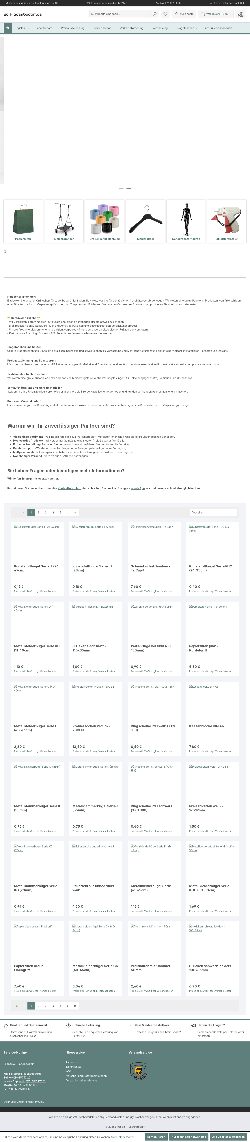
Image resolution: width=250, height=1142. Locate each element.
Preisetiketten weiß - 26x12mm (206, 808)
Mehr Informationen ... (124, 1137)
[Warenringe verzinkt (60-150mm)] (154, 623)
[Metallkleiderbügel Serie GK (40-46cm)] (95, 943)
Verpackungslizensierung (81, 1080)
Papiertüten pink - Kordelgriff (203, 648)
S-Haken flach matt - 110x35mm (89, 648)
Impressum (72, 1062)
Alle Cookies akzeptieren (228, 1136)
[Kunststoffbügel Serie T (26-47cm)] (37, 543)
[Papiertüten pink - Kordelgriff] (212, 623)
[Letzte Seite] (75, 512)
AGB (68, 1071)
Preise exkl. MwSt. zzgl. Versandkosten (35, 590)
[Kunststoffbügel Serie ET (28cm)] (95, 543)
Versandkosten (115, 1117)
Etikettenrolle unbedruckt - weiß (94, 888)
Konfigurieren (156, 1136)
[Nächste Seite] (67, 512)
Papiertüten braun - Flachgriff (30, 968)
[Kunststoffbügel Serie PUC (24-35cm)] (212, 543)
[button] (121, 188)
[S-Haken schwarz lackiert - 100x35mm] (212, 943)
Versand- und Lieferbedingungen (86, 1075)
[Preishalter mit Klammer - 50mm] (154, 943)
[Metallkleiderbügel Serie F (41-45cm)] (154, 863)
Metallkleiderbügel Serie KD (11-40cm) (37, 648)
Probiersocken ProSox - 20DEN (91, 728)
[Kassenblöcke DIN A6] (212, 703)
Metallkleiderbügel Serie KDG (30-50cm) (209, 888)
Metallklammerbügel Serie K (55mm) (37, 808)
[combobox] (119, 13)
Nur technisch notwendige (188, 1136)
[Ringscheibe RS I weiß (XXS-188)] (154, 703)
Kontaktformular (69, 488)
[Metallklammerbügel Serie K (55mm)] (37, 783)
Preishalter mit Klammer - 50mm (152, 968)
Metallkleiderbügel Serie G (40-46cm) (35, 728)
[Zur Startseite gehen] (23, 13)
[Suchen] (154, 13)
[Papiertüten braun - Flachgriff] (37, 943)
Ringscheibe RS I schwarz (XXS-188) (151, 808)
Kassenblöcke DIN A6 (206, 726)
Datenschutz (73, 1066)
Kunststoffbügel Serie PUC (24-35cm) (210, 568)
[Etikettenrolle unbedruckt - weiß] (95, 863)
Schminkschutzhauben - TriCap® (150, 568)
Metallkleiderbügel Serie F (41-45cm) (152, 888)
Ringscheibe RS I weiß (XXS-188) (154, 728)
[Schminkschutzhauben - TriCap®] (154, 543)
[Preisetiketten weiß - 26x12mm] (212, 783)
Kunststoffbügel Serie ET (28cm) (92, 568)
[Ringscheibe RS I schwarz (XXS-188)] (154, 783)
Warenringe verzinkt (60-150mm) (151, 648)
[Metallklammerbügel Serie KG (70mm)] (37, 863)
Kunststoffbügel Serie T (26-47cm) (37, 568)
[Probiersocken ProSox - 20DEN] (95, 703)
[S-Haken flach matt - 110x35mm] (95, 623)
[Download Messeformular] (240, 14)
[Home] (8, 28)
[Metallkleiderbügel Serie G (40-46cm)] (37, 703)
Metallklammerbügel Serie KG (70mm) (35, 888)
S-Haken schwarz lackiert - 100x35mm (211, 968)
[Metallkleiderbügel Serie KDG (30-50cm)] (212, 863)
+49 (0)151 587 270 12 (32, 1081)
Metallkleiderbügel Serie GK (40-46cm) (95, 968)
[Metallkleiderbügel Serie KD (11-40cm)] (37, 623)
